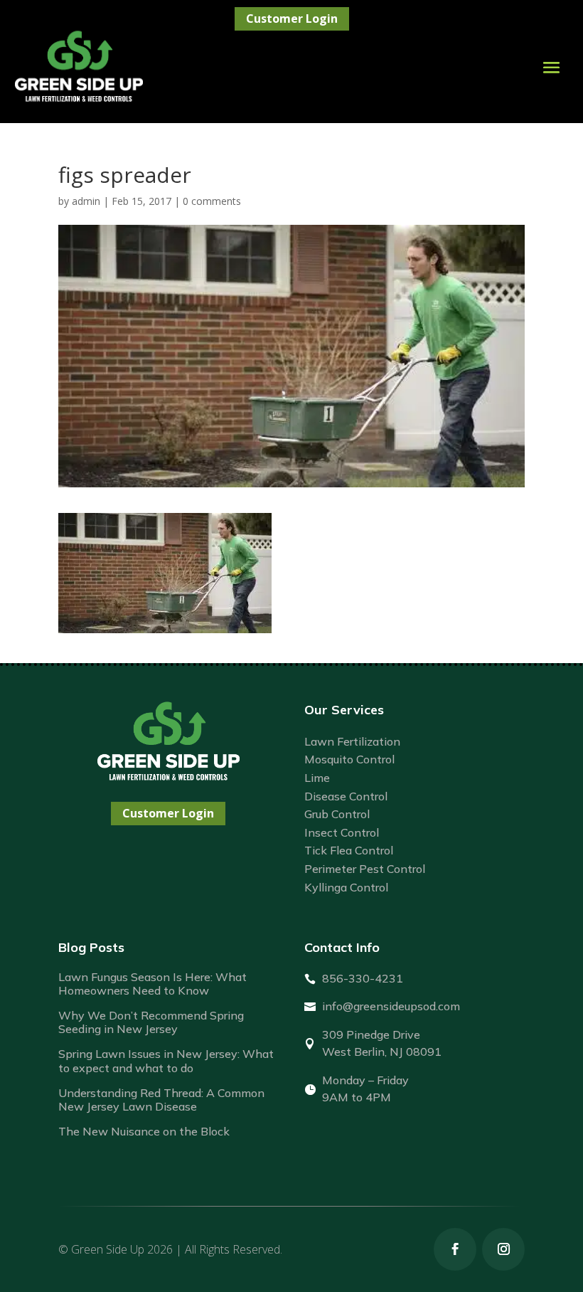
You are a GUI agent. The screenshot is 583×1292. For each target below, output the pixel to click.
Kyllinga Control (346, 887)
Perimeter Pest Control (364, 869)
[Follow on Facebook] (455, 1249)
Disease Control (345, 796)
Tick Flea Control (348, 850)
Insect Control (341, 832)
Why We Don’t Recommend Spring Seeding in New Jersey (151, 1022)
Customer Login (292, 18)
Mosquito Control (349, 759)
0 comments (212, 201)
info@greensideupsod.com (391, 1006)
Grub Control (337, 814)
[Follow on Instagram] (503, 1249)
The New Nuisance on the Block (144, 1131)
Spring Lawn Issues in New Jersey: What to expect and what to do (166, 1060)
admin (86, 201)
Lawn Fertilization (352, 741)
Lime (317, 778)
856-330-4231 (362, 978)
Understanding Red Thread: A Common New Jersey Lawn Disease (161, 1099)
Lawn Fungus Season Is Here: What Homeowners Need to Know (152, 983)
